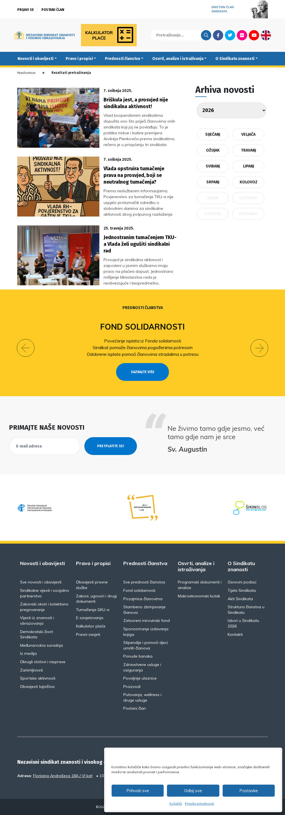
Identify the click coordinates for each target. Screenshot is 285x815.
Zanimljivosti (31, 670)
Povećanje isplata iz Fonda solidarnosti (142, 341)
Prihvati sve (137, 790)
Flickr (242, 35)
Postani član (52, 10)
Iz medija (28, 653)
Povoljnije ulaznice (140, 678)
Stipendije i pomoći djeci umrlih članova (145, 645)
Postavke (248, 790)
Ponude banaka (138, 656)
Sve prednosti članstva (144, 582)
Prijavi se (25, 10)
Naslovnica (26, 72)
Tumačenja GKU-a (92, 609)
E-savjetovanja (89, 617)
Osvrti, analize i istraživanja (177, 58)
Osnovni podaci (242, 582)
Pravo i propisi (79, 58)
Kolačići (175, 803)
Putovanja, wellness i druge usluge (142, 697)
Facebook (218, 35)
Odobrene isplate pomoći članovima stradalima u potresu (142, 354)
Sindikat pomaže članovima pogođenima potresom (143, 347)
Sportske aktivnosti (37, 678)
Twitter (230, 35)
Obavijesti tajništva (37, 686)
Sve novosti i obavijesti (41, 582)
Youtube (254, 35)
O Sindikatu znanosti (234, 58)
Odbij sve (193, 790)
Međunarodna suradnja (41, 645)
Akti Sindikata (240, 598)
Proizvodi (132, 686)
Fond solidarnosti (142, 327)
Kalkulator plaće (90, 626)
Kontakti (235, 634)
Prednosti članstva (122, 58)
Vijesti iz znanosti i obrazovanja (37, 620)
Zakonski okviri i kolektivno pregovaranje (44, 607)
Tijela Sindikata (242, 590)
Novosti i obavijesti (35, 58)
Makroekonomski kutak (199, 596)
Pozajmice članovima (143, 598)
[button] (26, 348)
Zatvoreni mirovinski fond (146, 620)
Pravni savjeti (88, 634)
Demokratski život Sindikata (36, 634)
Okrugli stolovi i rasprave (42, 661)
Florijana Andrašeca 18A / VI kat (62, 775)
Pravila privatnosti (199, 803)
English (266, 35)
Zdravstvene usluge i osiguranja (142, 667)
